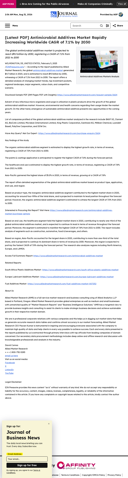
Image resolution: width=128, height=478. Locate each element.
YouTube (9, 373)
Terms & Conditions (70, 475)
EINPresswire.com (15, 67)
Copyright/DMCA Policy (93, 475)
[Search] (101, 25)
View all (122, 4)
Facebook (10, 362)
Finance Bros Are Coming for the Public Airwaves (40, 3)
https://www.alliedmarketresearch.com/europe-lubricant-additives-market (77, 276)
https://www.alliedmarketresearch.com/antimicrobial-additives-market (68, 255)
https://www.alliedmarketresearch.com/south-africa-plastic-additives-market (80, 269)
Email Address (15, 454)
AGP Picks (8, 4)
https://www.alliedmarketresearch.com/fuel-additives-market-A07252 (62, 283)
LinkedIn (9, 369)
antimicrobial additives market (48, 70)
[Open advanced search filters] (107, 25)
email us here (11, 355)
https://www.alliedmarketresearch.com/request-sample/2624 (87, 95)
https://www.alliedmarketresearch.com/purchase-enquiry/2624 (69, 133)
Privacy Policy (114, 475)
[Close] (49, 424)
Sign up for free (27, 465)
